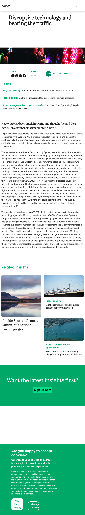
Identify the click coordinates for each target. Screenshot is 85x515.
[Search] (76, 6)
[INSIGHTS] (12, 5)
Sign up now (42, 390)
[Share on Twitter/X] (20, 76)
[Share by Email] (24, 76)
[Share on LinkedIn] (16, 76)
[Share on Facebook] (13, 76)
